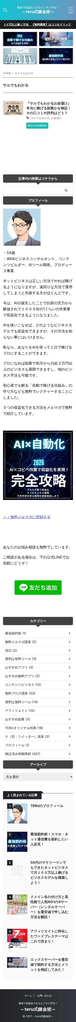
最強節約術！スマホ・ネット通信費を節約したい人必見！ (49, 839)
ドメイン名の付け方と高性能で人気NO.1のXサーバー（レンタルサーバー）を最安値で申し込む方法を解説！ (49, 907)
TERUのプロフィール (46, 806)
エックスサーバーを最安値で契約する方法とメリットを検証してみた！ (49, 964)
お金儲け (56, 118)
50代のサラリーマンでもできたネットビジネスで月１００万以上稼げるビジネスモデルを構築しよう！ (49, 872)
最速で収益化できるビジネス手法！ (38, 1003)
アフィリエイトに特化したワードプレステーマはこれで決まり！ (49, 936)
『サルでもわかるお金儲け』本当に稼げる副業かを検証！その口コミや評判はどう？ (48, 108)
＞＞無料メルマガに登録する (26, 517)
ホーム (28, 995)
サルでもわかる (40, 118)
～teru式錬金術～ (40, 11)
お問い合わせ (44, 995)
